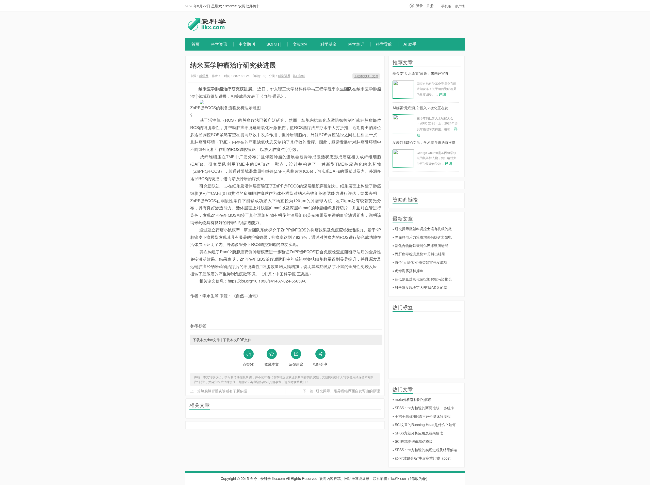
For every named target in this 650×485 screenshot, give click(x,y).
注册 (430, 5)
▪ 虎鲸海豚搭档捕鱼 (408, 270)
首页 (195, 44)
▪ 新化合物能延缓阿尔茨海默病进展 (420, 245)
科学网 (203, 75)
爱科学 (265, 478)
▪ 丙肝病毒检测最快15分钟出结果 (419, 253)
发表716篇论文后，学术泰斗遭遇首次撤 (424, 142)
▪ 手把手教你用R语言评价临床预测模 (422, 416)
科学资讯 (219, 44)
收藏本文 (272, 364)
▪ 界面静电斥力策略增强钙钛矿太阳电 (422, 237)
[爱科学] (207, 29)
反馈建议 (296, 364)
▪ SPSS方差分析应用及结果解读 (418, 432)
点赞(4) (248, 364)
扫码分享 (320, 364)
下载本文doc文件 (206, 339)
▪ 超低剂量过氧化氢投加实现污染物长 (422, 278)
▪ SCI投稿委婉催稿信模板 (413, 441)
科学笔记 (356, 44)
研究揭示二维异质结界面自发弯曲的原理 (348, 390)
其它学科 (299, 75)
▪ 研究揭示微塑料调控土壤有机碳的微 (422, 228)
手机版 (446, 6)
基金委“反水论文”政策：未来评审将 (420, 73)
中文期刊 (247, 44)
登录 (419, 5)
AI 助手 (409, 44)
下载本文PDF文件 (366, 76)
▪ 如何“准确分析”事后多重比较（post (421, 458)
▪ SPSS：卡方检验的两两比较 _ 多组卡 (423, 407)
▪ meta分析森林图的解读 (412, 399)
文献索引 (301, 44)
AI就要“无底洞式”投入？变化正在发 (420, 107)
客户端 (460, 6)
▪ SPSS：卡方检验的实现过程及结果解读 (425, 449)
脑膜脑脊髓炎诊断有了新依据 (224, 390)
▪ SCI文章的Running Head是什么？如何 (424, 424)
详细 (442, 94)
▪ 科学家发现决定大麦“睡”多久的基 (420, 287)
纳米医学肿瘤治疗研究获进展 (233, 65)
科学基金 (328, 44)
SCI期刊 (273, 44)
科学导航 (384, 44)
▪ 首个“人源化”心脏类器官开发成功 (420, 262)
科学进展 (284, 75)
